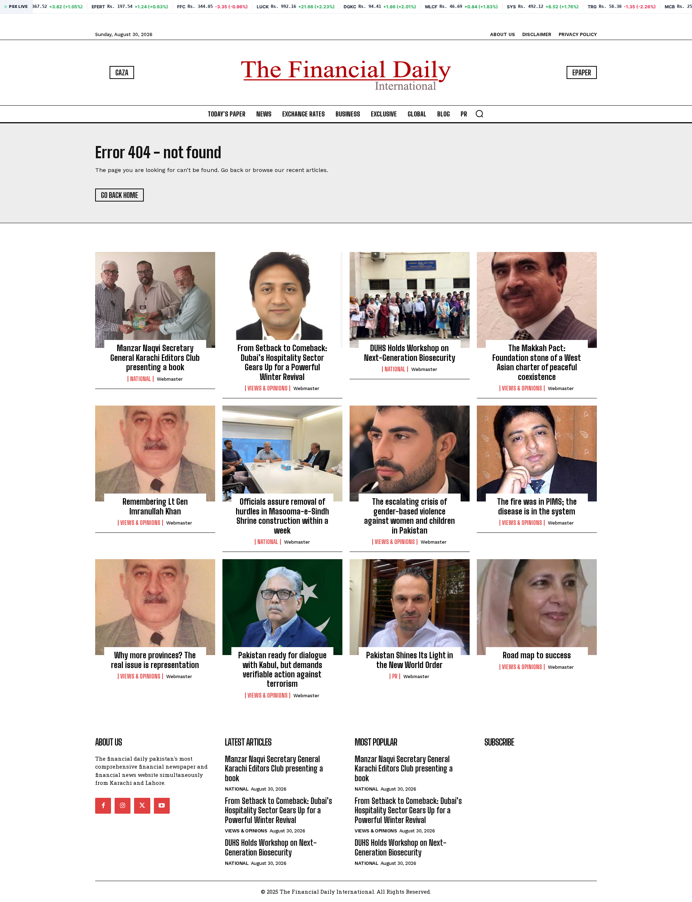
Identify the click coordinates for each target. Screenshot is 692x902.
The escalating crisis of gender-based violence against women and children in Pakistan (409, 516)
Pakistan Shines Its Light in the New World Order (409, 659)
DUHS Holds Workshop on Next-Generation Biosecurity (409, 352)
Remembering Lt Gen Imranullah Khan (155, 506)
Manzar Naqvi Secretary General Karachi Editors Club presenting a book (155, 357)
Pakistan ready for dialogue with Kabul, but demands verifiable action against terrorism (282, 669)
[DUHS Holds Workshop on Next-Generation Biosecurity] (410, 300)
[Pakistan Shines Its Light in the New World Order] (410, 607)
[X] (142, 806)
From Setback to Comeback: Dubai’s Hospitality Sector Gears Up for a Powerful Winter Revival (282, 362)
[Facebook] (103, 806)
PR (395, 676)
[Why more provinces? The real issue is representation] (155, 607)
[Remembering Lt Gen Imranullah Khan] (155, 453)
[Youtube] (162, 806)
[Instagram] (122, 806)
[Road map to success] (537, 607)
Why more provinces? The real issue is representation (155, 659)
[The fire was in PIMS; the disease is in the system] (537, 453)
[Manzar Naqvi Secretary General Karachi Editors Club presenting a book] (155, 300)
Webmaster (170, 379)
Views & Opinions (268, 388)
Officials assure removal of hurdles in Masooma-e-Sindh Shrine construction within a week (282, 516)
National (140, 379)
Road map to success (537, 655)
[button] (479, 113)
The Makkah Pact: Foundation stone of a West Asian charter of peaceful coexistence (536, 362)
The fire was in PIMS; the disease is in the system (537, 506)
